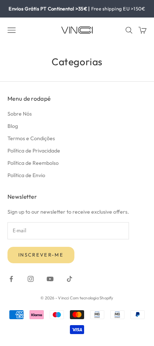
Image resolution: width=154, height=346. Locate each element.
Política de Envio (26, 175)
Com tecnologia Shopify (92, 298)
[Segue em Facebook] (11, 279)
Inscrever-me (41, 255)
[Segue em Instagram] (30, 279)
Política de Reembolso (33, 163)
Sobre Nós (19, 113)
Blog (12, 126)
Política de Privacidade (33, 150)
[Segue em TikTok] (69, 279)
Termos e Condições (31, 138)
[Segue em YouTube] (50, 279)
